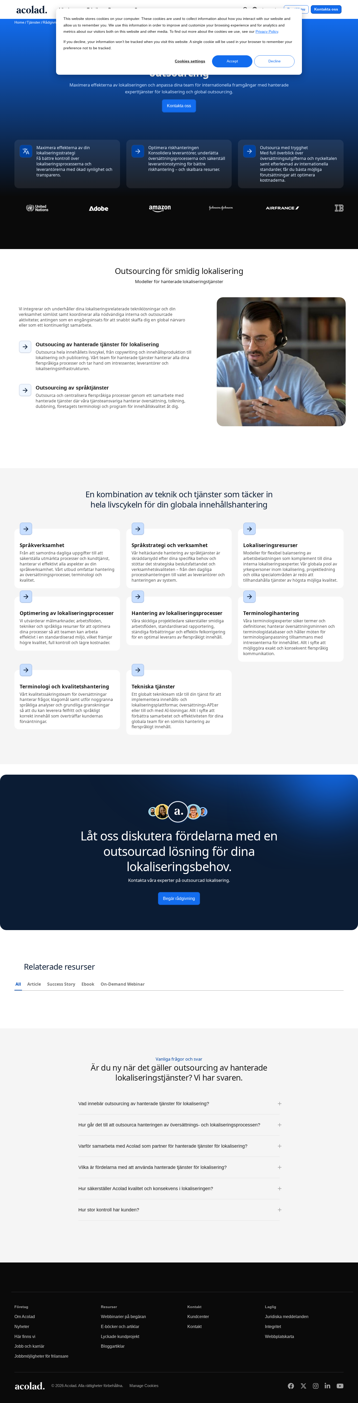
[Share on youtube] (340, 1386)
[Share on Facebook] (291, 1386)
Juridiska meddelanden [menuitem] (286, 1316)
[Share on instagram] (315, 1386)
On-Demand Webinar (123, 984)
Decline (274, 61)
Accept (232, 61)
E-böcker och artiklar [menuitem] (120, 1326)
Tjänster (33, 22)
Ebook (88, 984)
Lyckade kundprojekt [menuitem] (120, 1336)
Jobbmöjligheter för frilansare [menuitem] (41, 1356)
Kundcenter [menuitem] (198, 1316)
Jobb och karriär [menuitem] (29, 1346)
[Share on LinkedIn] (327, 1386)
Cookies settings (190, 61)
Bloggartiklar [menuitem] (112, 1346)
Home (19, 22)
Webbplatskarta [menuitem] (279, 1336)
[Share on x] (303, 1386)
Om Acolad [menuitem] (24, 1316)
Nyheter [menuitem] (21, 1326)
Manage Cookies (144, 1385)
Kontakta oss (326, 9)
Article (34, 984)
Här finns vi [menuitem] (24, 1336)
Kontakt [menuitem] (194, 1326)
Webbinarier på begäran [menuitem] (123, 1316)
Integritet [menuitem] (273, 1326)
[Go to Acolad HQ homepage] (32, 9)
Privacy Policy (267, 32)
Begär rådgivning (179, 898)
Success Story (61, 984)
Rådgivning (52, 22)
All (18, 984)
